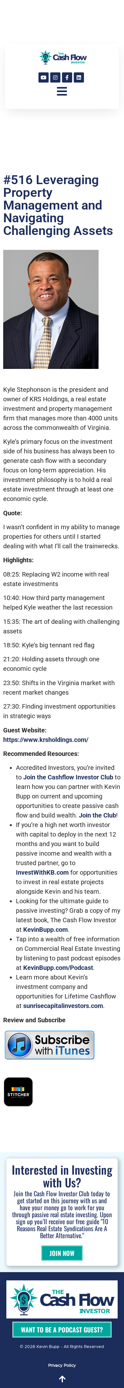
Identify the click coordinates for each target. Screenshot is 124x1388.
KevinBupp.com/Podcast (58, 967)
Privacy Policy (62, 1366)
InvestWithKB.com (42, 872)
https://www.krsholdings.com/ (45, 740)
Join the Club (97, 815)
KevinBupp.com (45, 929)
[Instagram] (55, 77)
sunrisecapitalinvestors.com (62, 1006)
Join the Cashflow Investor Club (68, 777)
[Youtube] (43, 77)
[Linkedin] (79, 77)
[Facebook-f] (67, 77)
